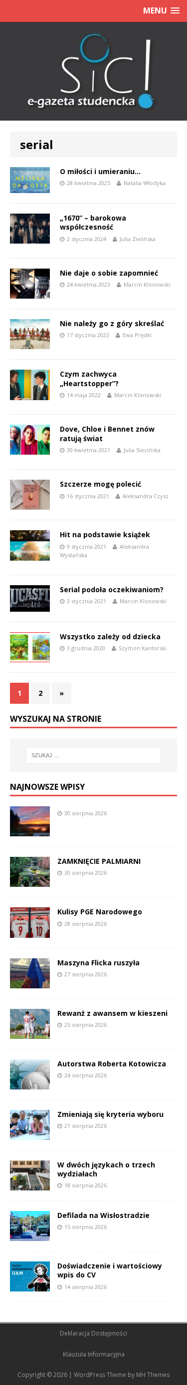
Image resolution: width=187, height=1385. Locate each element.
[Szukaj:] (93, 755)
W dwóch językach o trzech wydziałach (106, 1169)
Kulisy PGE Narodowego (99, 911)
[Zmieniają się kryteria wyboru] (30, 1134)
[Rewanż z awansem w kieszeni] (30, 1032)
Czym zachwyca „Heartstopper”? (89, 378)
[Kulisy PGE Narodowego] (30, 931)
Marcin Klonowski (147, 284)
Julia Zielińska (138, 239)
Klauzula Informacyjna (94, 1354)
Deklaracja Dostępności (93, 1333)
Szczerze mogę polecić (100, 484)
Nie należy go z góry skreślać (112, 323)
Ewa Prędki (137, 335)
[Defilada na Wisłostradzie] (30, 1235)
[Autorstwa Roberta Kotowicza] (30, 1083)
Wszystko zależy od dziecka (110, 636)
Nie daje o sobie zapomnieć (109, 273)
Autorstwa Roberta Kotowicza (111, 1063)
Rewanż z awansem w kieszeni (112, 1013)
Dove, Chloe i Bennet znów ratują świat (107, 433)
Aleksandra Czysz (146, 496)
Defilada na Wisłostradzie (103, 1215)
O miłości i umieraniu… (100, 171)
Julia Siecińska (142, 450)
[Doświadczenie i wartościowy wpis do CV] (30, 1285)
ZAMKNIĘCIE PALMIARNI (99, 861)
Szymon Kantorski (143, 648)
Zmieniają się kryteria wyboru (110, 1114)
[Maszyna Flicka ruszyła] (30, 982)
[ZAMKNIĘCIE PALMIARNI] (30, 881)
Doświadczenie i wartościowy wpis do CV (109, 1270)
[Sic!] (93, 72)
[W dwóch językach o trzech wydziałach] (30, 1184)
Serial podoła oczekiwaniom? (112, 589)
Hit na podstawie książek (105, 534)
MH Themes (153, 1374)
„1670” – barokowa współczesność (93, 222)
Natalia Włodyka (145, 183)
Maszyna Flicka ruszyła (98, 962)
